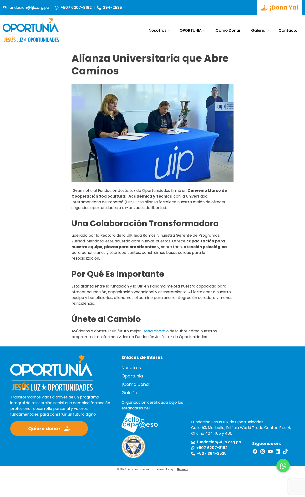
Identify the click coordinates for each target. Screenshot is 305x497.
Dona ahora (153, 331)
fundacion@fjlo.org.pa (28, 7)
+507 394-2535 (212, 453)
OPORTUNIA (191, 30)
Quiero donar (44, 428)
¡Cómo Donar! (228, 30)
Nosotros (158, 30)
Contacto (288, 30)
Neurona (182, 469)
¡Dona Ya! (284, 7)
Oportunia (132, 376)
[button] (283, 465)
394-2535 (112, 7)
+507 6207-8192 (76, 7)
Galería (258, 30)
